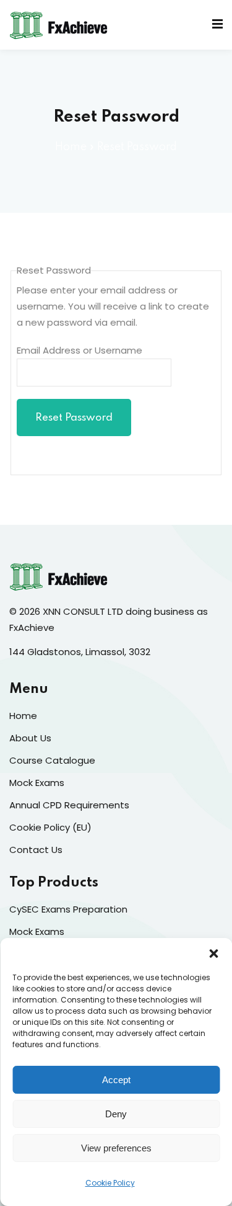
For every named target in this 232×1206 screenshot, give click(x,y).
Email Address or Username (79, 350)
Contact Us (35, 849)
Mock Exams (36, 782)
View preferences (116, 1148)
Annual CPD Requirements (69, 804)
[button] (213, 953)
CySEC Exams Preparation (68, 909)
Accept (116, 1079)
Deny (116, 1114)
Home (71, 147)
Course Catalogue (52, 760)
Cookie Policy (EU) (50, 827)
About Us (30, 737)
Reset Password (74, 418)
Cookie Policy (110, 1182)
